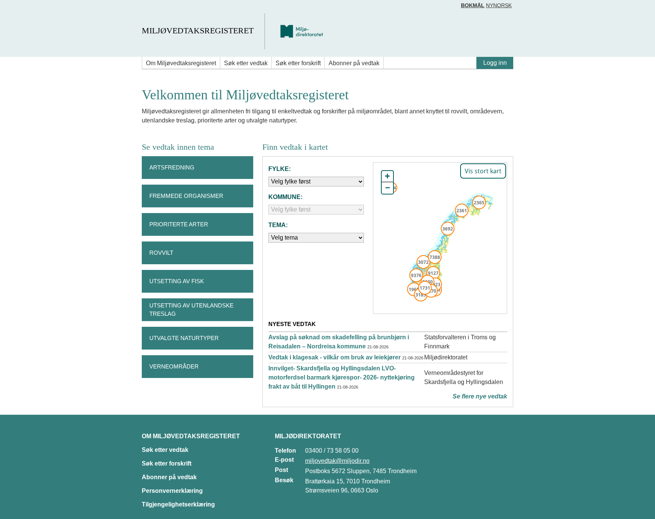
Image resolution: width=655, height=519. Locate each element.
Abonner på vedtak (354, 63)
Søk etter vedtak (246, 63)
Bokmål (472, 5)
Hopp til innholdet (30, 9)
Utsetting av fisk (176, 281)
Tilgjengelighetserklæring (178, 504)
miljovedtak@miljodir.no (337, 461)
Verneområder (174, 366)
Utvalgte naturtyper (184, 338)
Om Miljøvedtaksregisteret (181, 63)
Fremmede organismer (186, 196)
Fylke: (279, 169)
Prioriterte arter (178, 224)
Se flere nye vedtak (480, 396)
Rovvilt (161, 252)
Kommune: (285, 197)
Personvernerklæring (172, 491)
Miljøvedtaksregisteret (198, 30)
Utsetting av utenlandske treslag (191, 309)
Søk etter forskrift (298, 63)
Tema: (278, 225)
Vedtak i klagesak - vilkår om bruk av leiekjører (334, 357)
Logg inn (495, 63)
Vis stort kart (483, 171)
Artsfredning (171, 167)
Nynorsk (499, 5)
